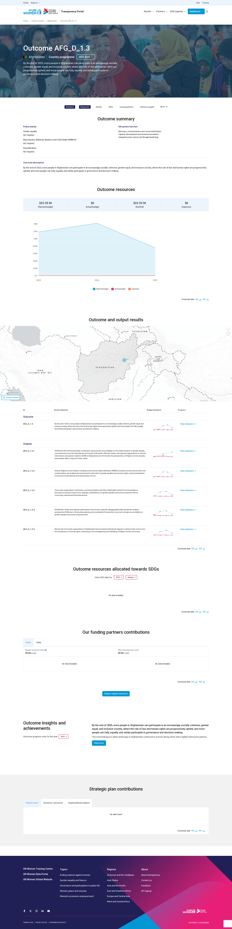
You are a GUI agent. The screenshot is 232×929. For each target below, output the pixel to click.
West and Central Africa (118, 901)
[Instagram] (36, 911)
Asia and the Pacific (116, 886)
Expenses (135, 289)
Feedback (146, 886)
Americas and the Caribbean (120, 875)
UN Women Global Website (37, 879)
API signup (146, 891)
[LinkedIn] (42, 911)
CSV (196, 299)
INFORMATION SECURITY (58, 922)
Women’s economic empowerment (77, 896)
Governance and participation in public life (80, 886)
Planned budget (102, 289)
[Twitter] (30, 911)
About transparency (150, 875)
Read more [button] (99, 743)
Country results (37, 21)
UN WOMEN (204, 923)
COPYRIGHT (193, 923)
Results (147, 11)
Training (205, 3)
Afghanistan (52, 21)
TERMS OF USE (28, 922)
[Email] (48, 911)
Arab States (112, 880)
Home (25, 21)
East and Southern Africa (119, 891)
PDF (204, 299)
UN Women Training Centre (38, 869)
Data (198, 3)
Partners (160, 11)
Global (25, 3)
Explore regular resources (116, 693)
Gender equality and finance (73, 880)
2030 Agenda (176, 11)
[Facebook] (24, 911)
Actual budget (120, 289)
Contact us (146, 880)
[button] (124, 360)
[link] (194, 427)
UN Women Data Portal (35, 874)
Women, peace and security (73, 891)
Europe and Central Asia (118, 896)
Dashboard (195, 11)
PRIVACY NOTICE (41, 922)
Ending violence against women (75, 875)
